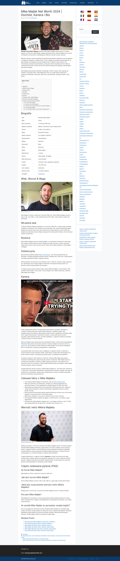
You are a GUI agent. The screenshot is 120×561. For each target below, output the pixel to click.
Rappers (44, 2)
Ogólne (81, 119)
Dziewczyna (26, 93)
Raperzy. (81, 168)
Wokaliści (82, 199)
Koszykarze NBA (84, 97)
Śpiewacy (82, 176)
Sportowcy (82, 178)
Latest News (91, 2)
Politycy (81, 150)
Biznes (81, 57)
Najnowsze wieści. (84, 116)
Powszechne (83, 152)
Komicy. (81, 93)
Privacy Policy (72, 558)
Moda (81, 107)
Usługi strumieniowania (85, 192)
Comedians (64, 2)
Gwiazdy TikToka (84, 81)
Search (81, 29)
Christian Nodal (60, 382)
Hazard (81, 86)
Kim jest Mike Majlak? (30, 107)
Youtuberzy (25, 534)
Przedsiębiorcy (83, 161)
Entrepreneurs (73, 2)
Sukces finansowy (51, 535)
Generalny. (82, 67)
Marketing (82, 102)
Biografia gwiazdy (27, 535)
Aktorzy (81, 48)
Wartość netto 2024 (61, 535)
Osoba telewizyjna (84, 131)
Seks (80, 173)
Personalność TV (84, 140)
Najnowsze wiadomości (86, 109)
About (97, 558)
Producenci (82, 157)
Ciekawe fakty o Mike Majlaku (30, 97)
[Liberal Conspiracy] (26, 2)
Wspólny (81, 201)
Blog (80, 60)
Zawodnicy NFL (83, 213)
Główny (81, 71)
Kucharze (82, 100)
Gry (80, 79)
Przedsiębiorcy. (83, 164)
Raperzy (81, 166)
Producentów (83, 159)
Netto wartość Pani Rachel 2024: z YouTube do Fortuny (36, 538)
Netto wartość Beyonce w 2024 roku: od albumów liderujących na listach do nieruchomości (44, 540)
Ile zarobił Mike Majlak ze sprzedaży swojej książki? (37, 109)
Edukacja (82, 62)
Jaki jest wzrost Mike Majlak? (32, 104)
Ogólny (81, 126)
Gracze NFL (82, 76)
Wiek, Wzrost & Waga (28, 88)
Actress (57, 2)
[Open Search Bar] (97, 2)
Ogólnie (81, 124)
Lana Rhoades (46, 254)
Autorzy (81, 55)
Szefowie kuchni (84, 180)
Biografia (25, 86)
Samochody (82, 171)
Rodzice (25, 92)
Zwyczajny (82, 220)
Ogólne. (81, 121)
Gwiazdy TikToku (84, 83)
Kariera (25, 95)
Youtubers (82, 2)
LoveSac (57, 458)
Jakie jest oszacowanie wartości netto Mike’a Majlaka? (38, 105)
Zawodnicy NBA (83, 211)
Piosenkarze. (83, 145)
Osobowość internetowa (86, 133)
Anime (81, 53)
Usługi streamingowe (85, 189)
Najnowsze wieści (84, 114)
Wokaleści (82, 196)
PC (80, 138)
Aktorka (81, 45)
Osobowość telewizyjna (86, 135)
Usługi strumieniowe (85, 194)
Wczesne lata (26, 90)
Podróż (81, 147)
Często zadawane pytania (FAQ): (31, 101)
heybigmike (41, 174)
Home (37, 2)
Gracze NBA (82, 74)
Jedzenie (82, 88)
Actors (50, 2)
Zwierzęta (82, 218)
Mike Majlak (44, 535)
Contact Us (92, 558)
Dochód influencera (36, 535)
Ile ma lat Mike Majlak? (30, 102)
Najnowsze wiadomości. (86, 112)
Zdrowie (81, 215)
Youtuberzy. (82, 208)
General (81, 64)
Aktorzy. (81, 50)
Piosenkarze (82, 142)
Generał (81, 69)
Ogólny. (81, 128)
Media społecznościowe (86, 105)
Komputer (82, 95)
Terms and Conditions (82, 558)
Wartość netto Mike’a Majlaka (30, 99)
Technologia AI (83, 183)
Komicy (81, 90)
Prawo (81, 154)
